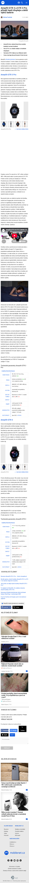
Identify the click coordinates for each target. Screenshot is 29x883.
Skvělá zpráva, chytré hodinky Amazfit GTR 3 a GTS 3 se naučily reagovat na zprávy (14, 580)
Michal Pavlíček (5, 790)
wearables (21, 603)
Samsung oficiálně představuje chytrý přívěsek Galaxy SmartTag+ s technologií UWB (13, 593)
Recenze (6, 829)
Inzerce (17, 833)
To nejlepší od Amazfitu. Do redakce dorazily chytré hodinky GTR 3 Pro (13, 588)
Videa (5, 833)
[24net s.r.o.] (14, 878)
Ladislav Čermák (5, 671)
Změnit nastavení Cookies (14, 868)
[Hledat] (22, 3)
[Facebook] (8, 861)
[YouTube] (15, 861)
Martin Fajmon (4, 704)
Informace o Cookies (14, 866)
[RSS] (21, 861)
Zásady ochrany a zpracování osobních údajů (14, 870)
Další (12, 735)
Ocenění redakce (19, 831)
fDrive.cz (12, 844)
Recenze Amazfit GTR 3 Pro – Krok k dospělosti (14, 576)
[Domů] (3, 2)
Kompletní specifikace (8, 371)
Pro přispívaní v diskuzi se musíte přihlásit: (11, 724)
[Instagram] (18, 861)
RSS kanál (17, 835)
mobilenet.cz (13, 842)
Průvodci (6, 835)
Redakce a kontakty (20, 829)
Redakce (3, 641)
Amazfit (5, 603)
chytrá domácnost (13, 603)
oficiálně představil (10, 59)
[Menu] (27, 3)
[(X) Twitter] (11, 861)
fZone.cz (12, 846)
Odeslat (7, 748)
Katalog (6, 831)
